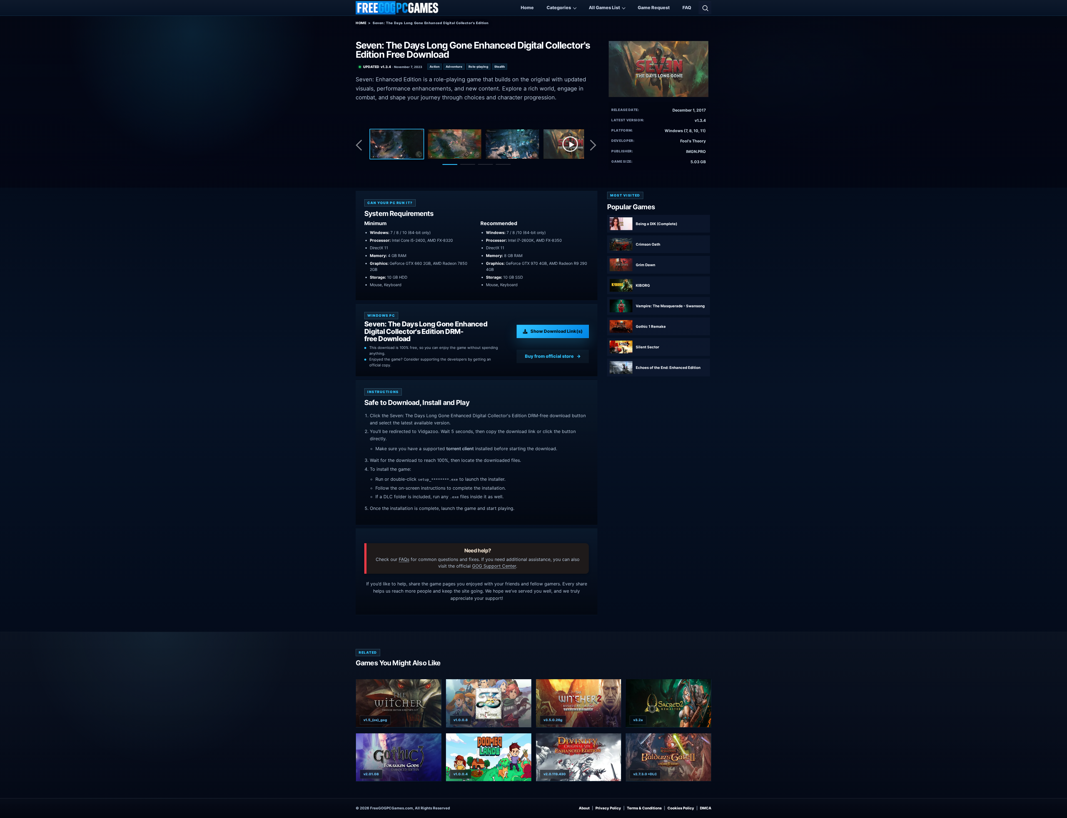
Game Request (654, 7)
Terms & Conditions (644, 808)
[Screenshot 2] (454, 144)
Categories (559, 7)
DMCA (705, 808)
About (584, 808)
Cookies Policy (680, 808)
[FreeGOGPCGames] (397, 7)
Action (435, 67)
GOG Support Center (494, 566)
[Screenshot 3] (512, 144)
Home (527, 7)
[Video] (570, 144)
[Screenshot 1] (397, 144)
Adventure (454, 67)
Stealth (499, 67)
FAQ (686, 7)
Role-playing (478, 67)
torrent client (460, 448)
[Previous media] (360, 145)
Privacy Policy (608, 808)
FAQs (404, 559)
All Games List (604, 7)
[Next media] (592, 145)
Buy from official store (549, 356)
